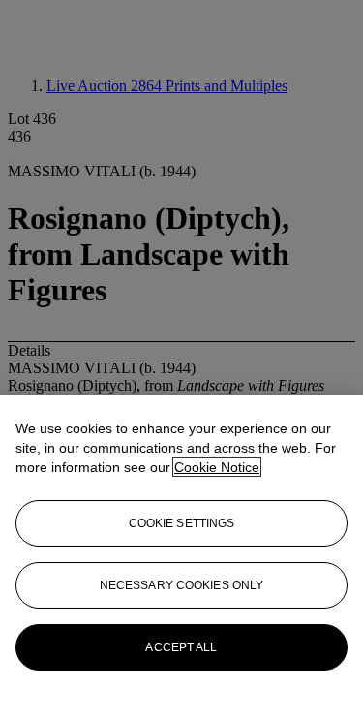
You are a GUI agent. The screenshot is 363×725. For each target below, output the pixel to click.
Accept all (181, 647)
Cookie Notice (216, 467)
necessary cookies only (182, 585)
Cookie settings (182, 523)
